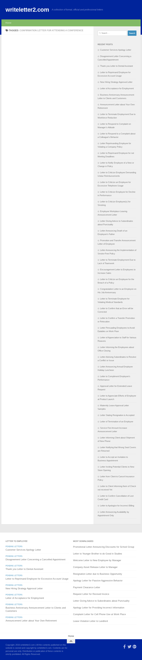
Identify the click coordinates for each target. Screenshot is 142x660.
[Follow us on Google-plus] (134, 647)
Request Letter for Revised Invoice (91, 594)
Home (8, 23)
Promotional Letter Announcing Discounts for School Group (103, 547)
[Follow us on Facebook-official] (124, 647)
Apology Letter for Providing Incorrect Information (98, 607)
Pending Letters (14, 546)
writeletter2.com (27, 9)
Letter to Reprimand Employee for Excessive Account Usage (37, 578)
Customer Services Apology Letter (115, 50)
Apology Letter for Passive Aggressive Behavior (98, 580)
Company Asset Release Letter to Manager (95, 567)
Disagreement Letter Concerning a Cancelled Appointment (35, 559)
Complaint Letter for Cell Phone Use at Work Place (99, 614)
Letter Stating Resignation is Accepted (117, 415)
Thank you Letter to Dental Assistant (116, 66)
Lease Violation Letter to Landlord (90, 621)
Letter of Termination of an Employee (116, 421)
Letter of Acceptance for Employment (117, 88)
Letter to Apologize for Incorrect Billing (117, 505)
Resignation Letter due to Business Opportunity (97, 574)
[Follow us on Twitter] (129, 647)
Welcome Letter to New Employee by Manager (97, 560)
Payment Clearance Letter (86, 587)
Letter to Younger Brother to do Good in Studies (97, 553)
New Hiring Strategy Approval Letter (116, 82)
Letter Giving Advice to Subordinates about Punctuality (101, 601)
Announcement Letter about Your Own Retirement (31, 620)
